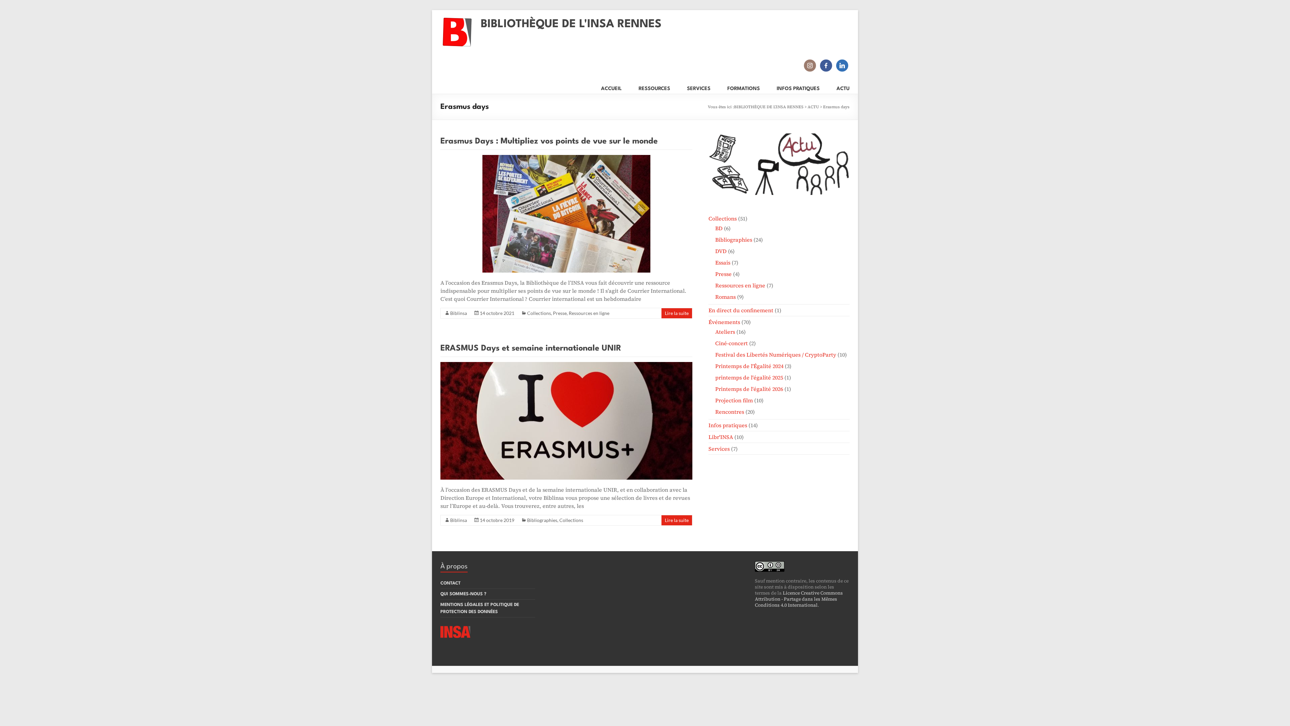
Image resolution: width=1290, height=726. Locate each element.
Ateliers (725, 331)
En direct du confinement (740, 310)
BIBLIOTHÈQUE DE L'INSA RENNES (571, 24)
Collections (539, 313)
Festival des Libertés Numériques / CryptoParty (775, 354)
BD (719, 228)
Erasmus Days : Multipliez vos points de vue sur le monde (549, 141)
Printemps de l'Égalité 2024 (749, 366)
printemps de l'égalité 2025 (749, 377)
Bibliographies (542, 520)
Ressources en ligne (589, 313)
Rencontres (729, 411)
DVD (721, 251)
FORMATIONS (743, 87)
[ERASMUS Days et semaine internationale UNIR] (566, 365)
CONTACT (450, 583)
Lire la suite (677, 313)
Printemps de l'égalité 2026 (749, 389)
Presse (560, 313)
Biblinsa (458, 313)
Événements (724, 322)
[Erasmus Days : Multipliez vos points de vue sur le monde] (566, 158)
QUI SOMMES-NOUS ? (463, 594)
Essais (722, 262)
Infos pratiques (727, 425)
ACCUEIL (611, 87)
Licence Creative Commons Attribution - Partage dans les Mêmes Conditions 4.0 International (799, 599)
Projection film (734, 400)
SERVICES (699, 87)
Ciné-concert (731, 343)
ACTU (843, 87)
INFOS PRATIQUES (798, 87)
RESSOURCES (654, 87)
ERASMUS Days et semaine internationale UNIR (530, 349)
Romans (725, 296)
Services (719, 448)
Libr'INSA (720, 437)
